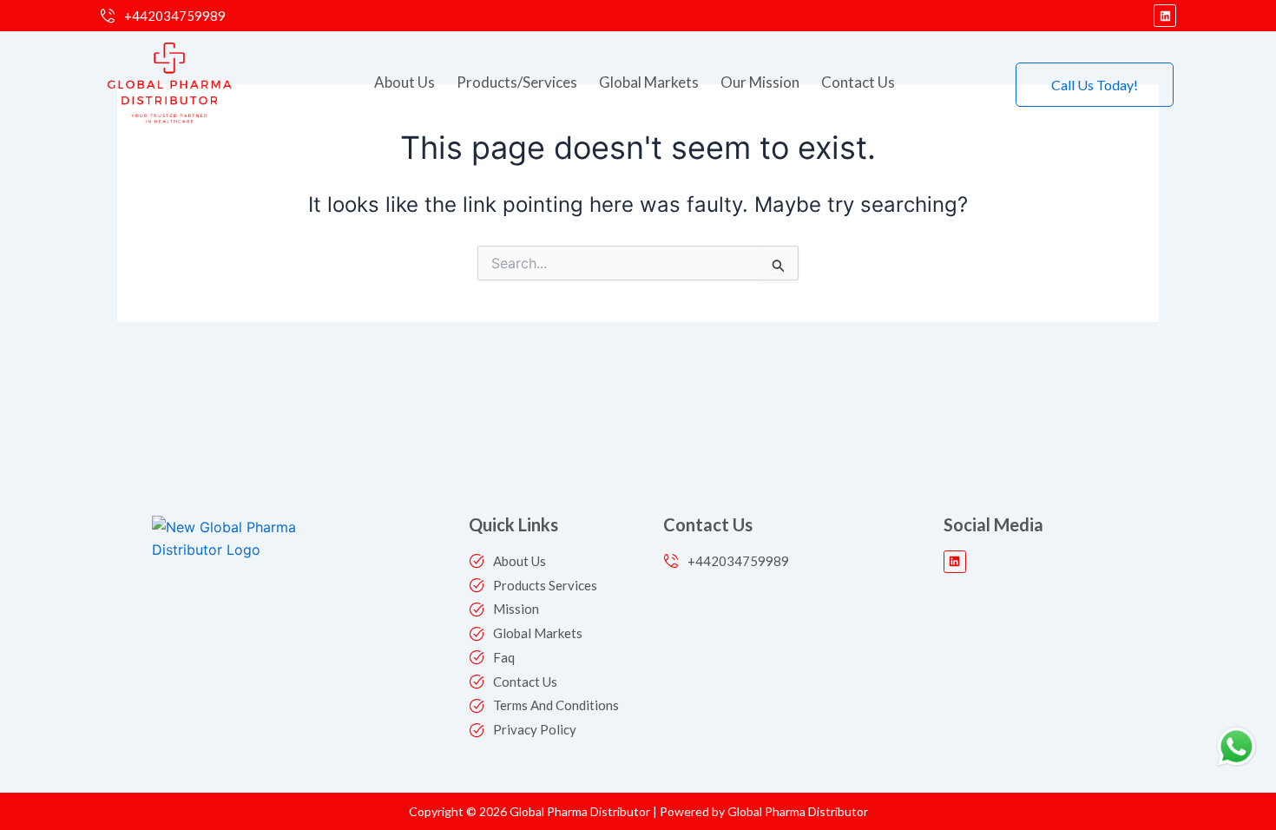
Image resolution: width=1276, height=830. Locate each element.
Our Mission (759, 82)
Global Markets (649, 82)
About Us (404, 82)
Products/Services (517, 82)
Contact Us (858, 82)
